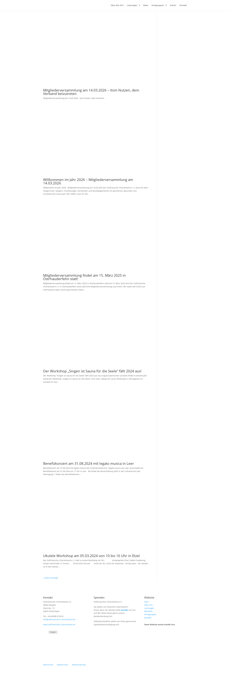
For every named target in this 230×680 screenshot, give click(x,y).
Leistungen (132, 5)
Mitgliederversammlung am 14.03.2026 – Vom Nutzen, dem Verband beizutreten (91, 92)
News (145, 5)
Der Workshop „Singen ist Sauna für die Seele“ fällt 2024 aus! (92, 371)
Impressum (48, 664)
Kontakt (183, 5)
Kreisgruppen (158, 5)
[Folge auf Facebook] (45, 632)
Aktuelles (148, 611)
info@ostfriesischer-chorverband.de (59, 619)
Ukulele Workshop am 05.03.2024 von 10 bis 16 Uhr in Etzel (91, 555)
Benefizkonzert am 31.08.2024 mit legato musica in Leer (88, 463)
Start (146, 602)
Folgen (53, 632)
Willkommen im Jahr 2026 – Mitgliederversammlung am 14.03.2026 (88, 181)
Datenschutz (62, 664)
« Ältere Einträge (50, 578)
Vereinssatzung (79, 664)
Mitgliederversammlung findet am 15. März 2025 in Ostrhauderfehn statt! (84, 277)
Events (173, 5)
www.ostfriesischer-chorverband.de (59, 624)
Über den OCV (117, 5)
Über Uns (148, 605)
